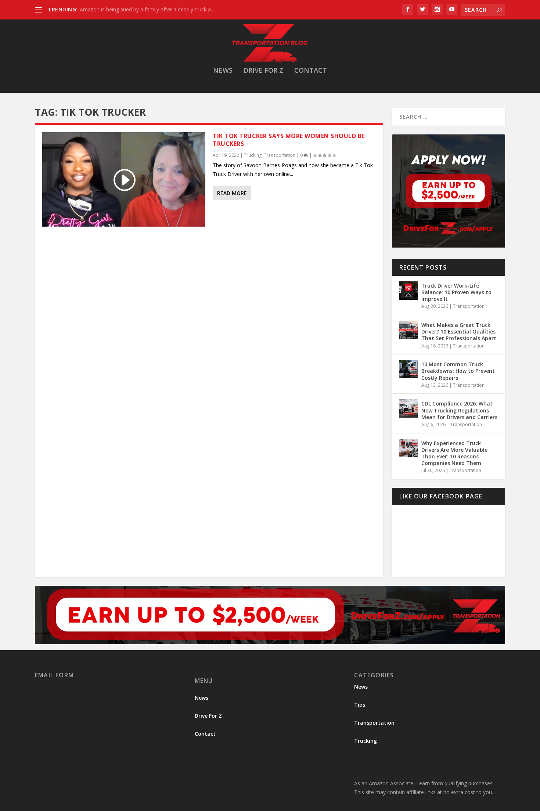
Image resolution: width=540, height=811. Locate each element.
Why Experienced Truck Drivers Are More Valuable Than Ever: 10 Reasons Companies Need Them (454, 453)
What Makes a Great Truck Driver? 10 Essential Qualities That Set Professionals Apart (458, 331)
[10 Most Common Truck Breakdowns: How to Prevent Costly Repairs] (408, 369)
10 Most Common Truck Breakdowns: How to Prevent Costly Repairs (458, 371)
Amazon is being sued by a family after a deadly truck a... (147, 9)
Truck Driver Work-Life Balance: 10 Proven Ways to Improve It (456, 292)
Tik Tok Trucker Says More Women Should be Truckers (289, 140)
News (223, 71)
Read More (232, 193)
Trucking (253, 155)
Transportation (279, 155)
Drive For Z (263, 71)
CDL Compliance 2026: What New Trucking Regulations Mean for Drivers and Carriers (459, 410)
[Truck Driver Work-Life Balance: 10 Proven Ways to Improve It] (408, 290)
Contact (310, 71)
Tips (359, 704)
